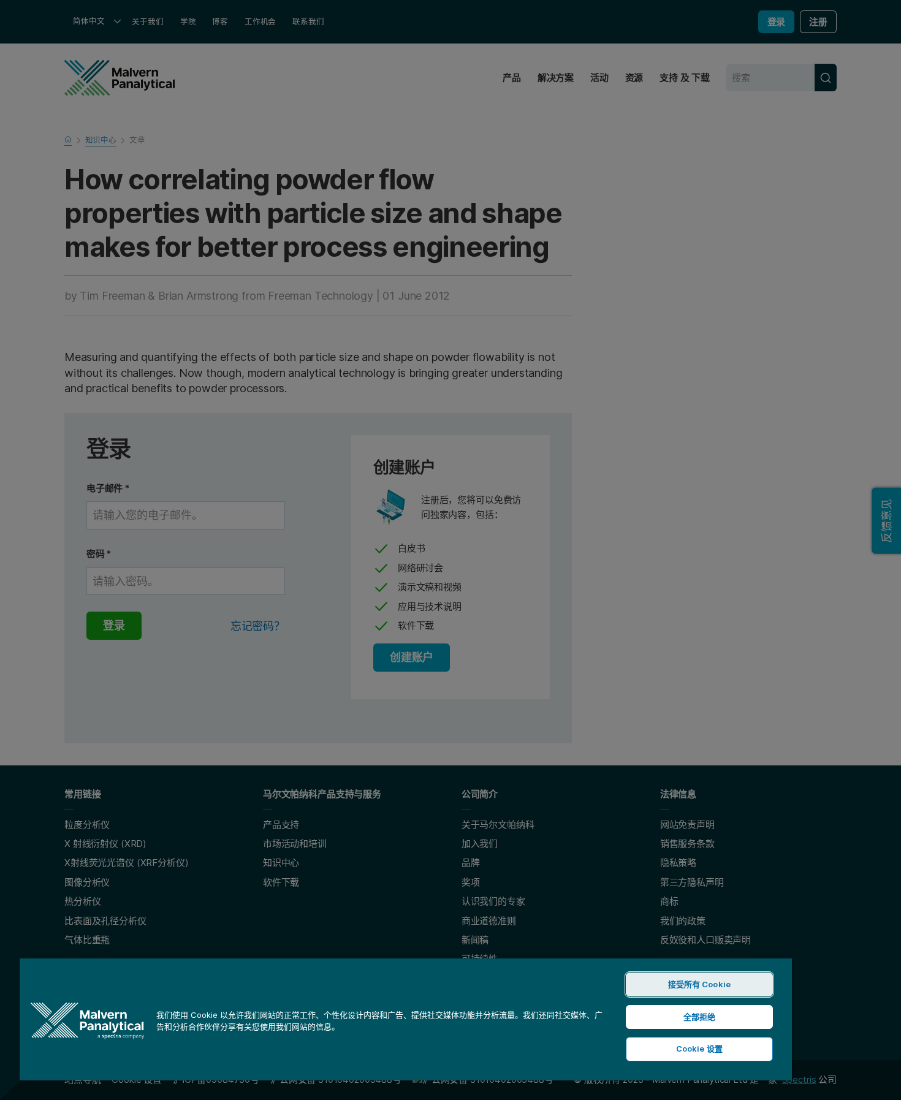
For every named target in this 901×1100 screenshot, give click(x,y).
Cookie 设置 (699, 1048)
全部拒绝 (699, 1017)
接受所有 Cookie (699, 984)
